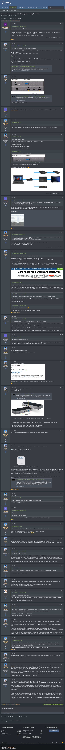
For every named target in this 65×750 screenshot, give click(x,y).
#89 (62, 664)
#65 (62, 120)
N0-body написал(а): (16, 282)
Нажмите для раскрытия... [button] (37, 162)
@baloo (12, 666)
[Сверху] (61, 743)
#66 (62, 134)
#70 (62, 316)
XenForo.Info (11, 747)
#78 (62, 507)
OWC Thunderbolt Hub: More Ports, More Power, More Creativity (30, 96)
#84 (62, 590)
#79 (62, 523)
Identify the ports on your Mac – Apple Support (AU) (23, 66)
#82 (62, 565)
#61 (62, 23)
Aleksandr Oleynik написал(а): (18, 26)
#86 (62, 619)
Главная (58, 742)
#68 (62, 232)
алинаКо (19, 734)
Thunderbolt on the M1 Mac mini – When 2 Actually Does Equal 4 (30, 479)
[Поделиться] (60, 23)
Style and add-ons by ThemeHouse (8, 746)
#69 (62, 251)
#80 (62, 538)
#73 (62, 361)
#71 (62, 334)
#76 (62, 445)
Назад (4, 20)
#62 (62, 43)
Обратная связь (24, 742)
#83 (62, 579)
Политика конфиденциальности (44, 742)
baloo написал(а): (15, 122)
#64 (62, 108)
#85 (62, 604)
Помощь (54, 742)
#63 (62, 76)
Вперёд (17, 20)
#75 (62, 430)
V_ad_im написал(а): (16, 640)
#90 (62, 679)
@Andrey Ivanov (14, 110)
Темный (4, 742)
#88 (62, 653)
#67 (62, 197)
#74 (62, 387)
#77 (62, 493)
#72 (62, 347)
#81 (62, 548)
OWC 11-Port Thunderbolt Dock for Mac (25, 394)
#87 (62, 637)
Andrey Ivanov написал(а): (17, 199)
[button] (26, 7)
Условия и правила (33, 742)
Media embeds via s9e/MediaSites (9, 748)
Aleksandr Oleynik (6, 15)
